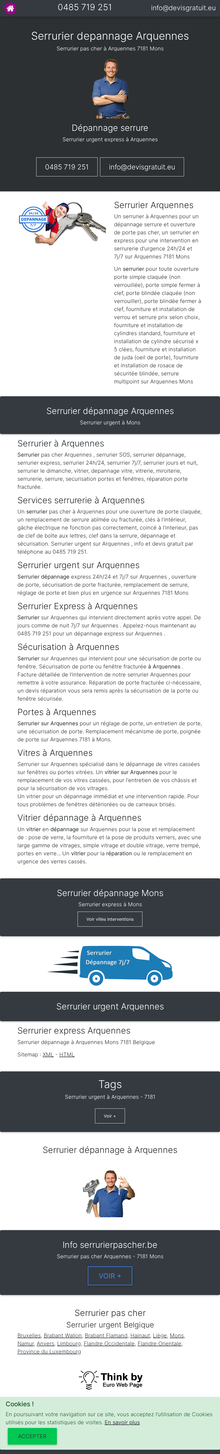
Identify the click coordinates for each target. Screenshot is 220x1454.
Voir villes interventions (110, 919)
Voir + (110, 1116)
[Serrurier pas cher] (10, 8)
